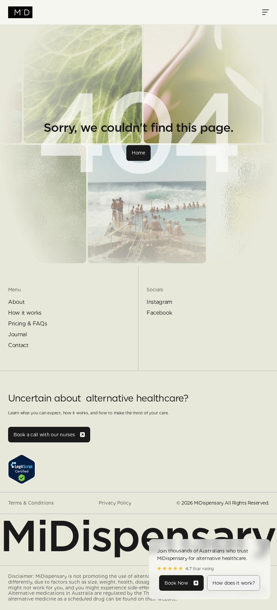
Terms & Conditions (31, 503)
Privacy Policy (115, 503)
